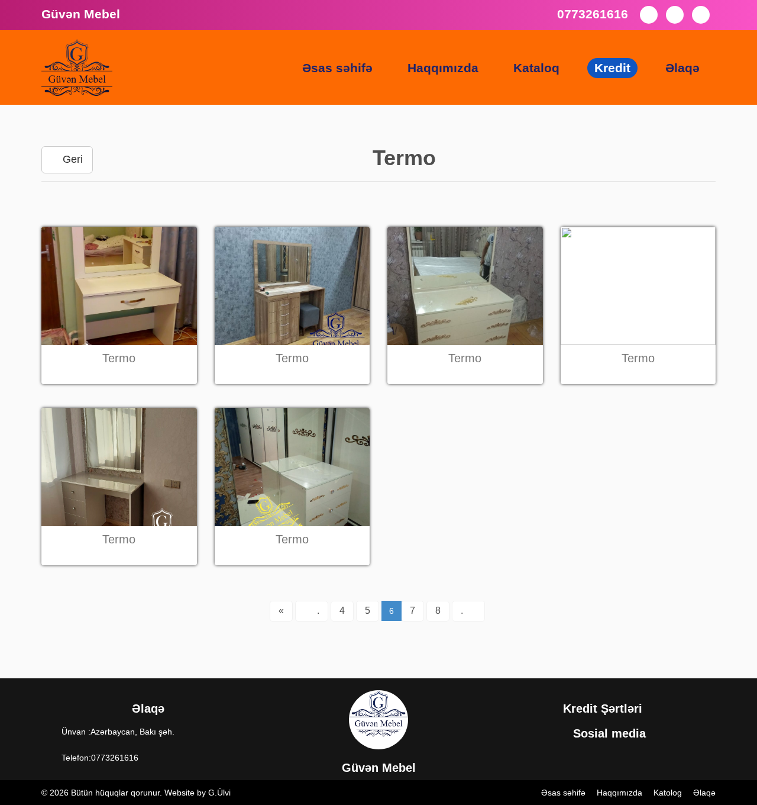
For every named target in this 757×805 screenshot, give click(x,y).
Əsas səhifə (337, 68)
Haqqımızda (442, 68)
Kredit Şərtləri (604, 708)
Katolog (668, 792)
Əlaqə (682, 68)
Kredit (612, 68)
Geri (71, 159)
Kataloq (536, 68)
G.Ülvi (219, 792)
